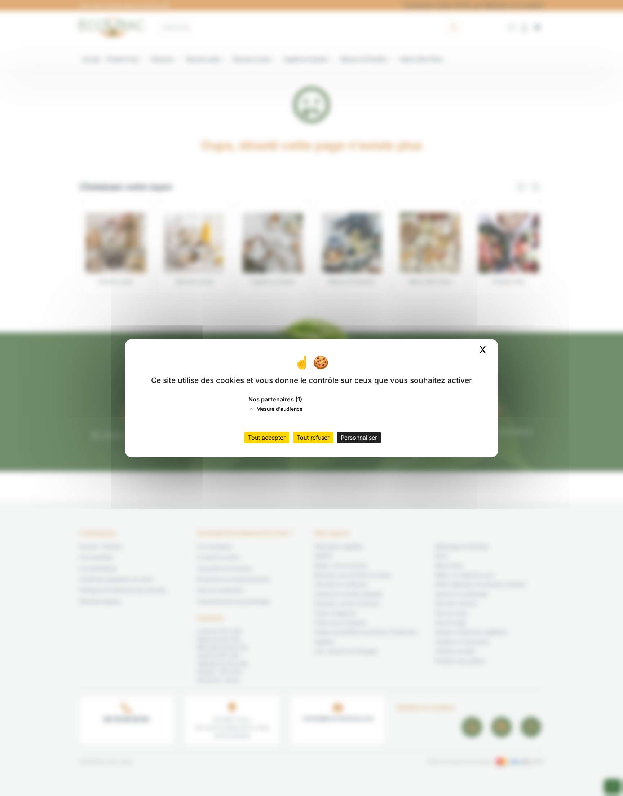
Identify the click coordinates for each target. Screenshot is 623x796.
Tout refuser (313, 437)
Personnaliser (359, 437)
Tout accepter (267, 437)
